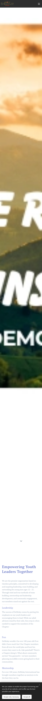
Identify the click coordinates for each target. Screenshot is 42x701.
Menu (39, 4)
